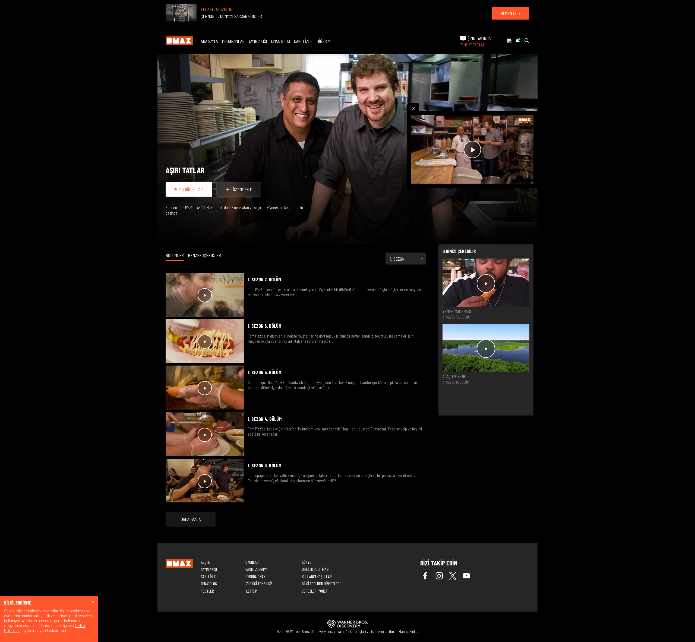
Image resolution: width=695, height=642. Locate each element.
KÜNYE (306, 562)
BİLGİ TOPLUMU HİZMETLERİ (321, 583)
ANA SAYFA (209, 41)
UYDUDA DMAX (255, 576)
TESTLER (207, 590)
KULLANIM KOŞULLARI (317, 576)
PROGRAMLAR (233, 41)
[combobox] (406, 259)
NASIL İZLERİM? (256, 569)
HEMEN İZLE (510, 13)
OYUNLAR (252, 562)
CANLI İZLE (303, 41)
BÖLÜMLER (175, 255)
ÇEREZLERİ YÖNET (315, 590)
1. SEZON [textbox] (397, 259)
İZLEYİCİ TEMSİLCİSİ (259, 583)
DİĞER (322, 41)
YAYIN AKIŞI (258, 41)
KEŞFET (206, 562)
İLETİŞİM (251, 590)
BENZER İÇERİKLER (204, 255)
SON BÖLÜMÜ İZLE (191, 189)
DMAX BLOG (280, 41)
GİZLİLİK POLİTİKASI (315, 569)
